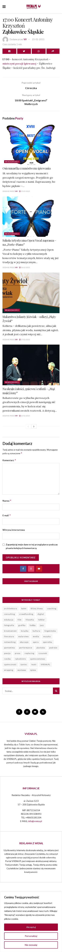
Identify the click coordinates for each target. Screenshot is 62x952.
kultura (36, 631)
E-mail (6, 515)
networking (10, 642)
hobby (33, 625)
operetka (47, 642)
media (36, 636)
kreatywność (10, 631)
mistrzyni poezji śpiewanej (19, 63)
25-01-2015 (38, 39)
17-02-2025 (25, 339)
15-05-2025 (25, 191)
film (19, 620)
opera (36, 642)
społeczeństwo (37, 659)
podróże (53, 648)
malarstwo (23, 636)
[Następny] (33, 426)
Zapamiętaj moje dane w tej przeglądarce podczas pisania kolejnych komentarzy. (32, 546)
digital (41, 614)
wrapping (8, 670)
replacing (29, 653)
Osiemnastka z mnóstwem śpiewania (26, 168)
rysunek (43, 653)
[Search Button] (56, 691)
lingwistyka (50, 631)
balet (23, 608)
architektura (10, 608)
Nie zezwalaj (31, 944)
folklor (41, 620)
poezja (7, 653)
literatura (9, 636)
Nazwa (6, 500)
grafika (21, 625)
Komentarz (9, 460)
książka (24, 631)
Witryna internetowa (13, 530)
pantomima (9, 648)
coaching (51, 608)
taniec (24, 664)
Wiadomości (12, 162)
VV (25, 39)
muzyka (47, 636)
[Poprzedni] (28, 426)
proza (17, 653)
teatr (34, 664)
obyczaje (24, 642)
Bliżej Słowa (37, 608)
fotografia (9, 625)
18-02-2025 (25, 267)
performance (25, 648)
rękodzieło (20, 659)
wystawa (22, 670)
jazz (42, 625)
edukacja (8, 620)
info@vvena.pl (35, 821)
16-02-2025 (25, 416)
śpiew (33, 670)
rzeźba (7, 659)
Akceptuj (31, 927)
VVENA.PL (45, 664)
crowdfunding (26, 614)
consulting (9, 614)
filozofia (30, 620)
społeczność (10, 664)
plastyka (41, 648)
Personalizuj (31, 936)
